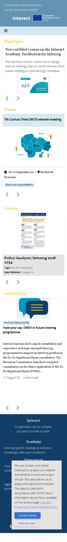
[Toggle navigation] (6, 31)
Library (11, 209)
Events (10, 110)
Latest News (15, 294)
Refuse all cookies (27, 523)
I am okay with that (27, 515)
